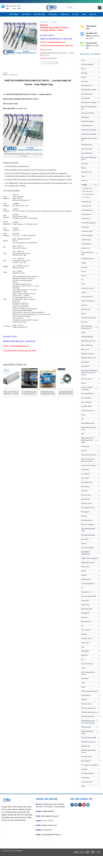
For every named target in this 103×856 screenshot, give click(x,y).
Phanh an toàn (85, 604)
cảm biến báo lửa (86, 206)
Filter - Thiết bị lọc (86, 402)
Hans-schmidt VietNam (87, 423)
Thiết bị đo (84, 699)
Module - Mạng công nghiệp (89, 558)
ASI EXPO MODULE (87, 64)
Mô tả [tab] (5, 75)
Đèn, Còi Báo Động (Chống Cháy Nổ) (86, 327)
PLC (82, 626)
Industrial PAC (85, 446)
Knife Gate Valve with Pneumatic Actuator (87, 460)
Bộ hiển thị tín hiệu (86, 144)
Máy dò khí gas (85, 486)
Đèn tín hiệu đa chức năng (88, 317)
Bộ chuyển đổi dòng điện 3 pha (88, 108)
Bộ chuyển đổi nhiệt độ (87, 113)
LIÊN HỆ (92, 14)
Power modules (85, 630)
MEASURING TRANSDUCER (85, 553)
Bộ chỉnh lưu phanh (86, 94)
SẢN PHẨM (26, 14)
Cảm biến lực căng (86, 231)
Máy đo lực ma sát (86, 503)
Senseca (83, 668)
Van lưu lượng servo (87, 782)
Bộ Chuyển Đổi (85, 98)
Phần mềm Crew (86, 592)
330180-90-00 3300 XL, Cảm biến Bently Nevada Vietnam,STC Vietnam (48, 393)
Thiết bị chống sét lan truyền (89, 691)
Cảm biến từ (86, 197)
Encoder (83, 383)
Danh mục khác (85, 309)
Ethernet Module (86, 398)
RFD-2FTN (84, 655)
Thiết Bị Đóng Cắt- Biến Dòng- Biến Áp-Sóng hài (88, 722)
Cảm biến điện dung (87, 210)
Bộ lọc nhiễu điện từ (87, 153)
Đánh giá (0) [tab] (13, 75)
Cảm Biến (84, 184)
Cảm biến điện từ (86, 214)
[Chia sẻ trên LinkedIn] (56, 62)
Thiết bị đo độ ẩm (86, 704)
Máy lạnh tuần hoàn (87, 520)
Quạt (82, 647)
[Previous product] (98, 18)
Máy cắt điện (85, 478)
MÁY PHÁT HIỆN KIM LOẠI (88, 530)
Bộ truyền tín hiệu (86, 172)
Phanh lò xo (84, 617)
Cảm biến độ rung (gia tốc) (88, 223)
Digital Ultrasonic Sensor (88, 341)
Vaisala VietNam (52, 58)
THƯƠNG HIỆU (39, 14)
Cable (83, 176)
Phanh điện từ (85, 613)
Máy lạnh (84, 516)
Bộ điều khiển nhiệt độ (87, 121)
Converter (84, 305)
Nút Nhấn (84, 575)
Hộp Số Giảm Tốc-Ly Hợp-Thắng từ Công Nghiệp (87, 440)
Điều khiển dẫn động (87, 336)
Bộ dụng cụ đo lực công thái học (89, 139)
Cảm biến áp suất (86, 201)
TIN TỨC (75, 14)
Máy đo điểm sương (86, 482)
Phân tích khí (85, 600)
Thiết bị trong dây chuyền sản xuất (88, 751)
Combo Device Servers (87, 288)
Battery (83, 68)
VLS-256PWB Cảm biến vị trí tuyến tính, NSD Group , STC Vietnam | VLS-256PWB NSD (29, 393)
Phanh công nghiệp (86, 609)
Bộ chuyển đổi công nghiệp (88, 102)
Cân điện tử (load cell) (87, 258)
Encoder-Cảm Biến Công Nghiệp (86, 388)
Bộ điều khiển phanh (87, 125)
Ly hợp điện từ (85, 474)
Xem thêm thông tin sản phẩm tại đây (17, 166)
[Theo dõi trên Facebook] (100, 1)
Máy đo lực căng (86, 495)
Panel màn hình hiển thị (88, 583)
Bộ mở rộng (84, 163)
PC (82, 588)
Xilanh (83, 786)
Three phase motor (86, 756)
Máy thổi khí (85, 539)
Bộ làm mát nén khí (86, 149)
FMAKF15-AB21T (86, 406)
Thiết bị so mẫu (85, 746)
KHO (84, 14)
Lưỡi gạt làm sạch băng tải (88, 465)
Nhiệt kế (83, 571)
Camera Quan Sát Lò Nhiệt (87, 253)
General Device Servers (88, 410)
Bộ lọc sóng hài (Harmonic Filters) (88, 158)
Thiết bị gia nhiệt (86, 727)
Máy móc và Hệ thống (87, 524)
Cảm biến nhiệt (87, 188)
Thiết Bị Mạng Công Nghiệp (87, 732)
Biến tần (83, 77)
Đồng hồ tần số (85, 366)
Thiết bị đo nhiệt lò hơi (87, 716)
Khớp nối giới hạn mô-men (88, 455)
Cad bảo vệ (84, 180)
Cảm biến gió (85, 227)
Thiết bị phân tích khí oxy (88, 742)
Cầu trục (83, 275)
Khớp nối (84, 450)
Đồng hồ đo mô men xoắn (88, 358)
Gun (82, 419)
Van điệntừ (84, 769)
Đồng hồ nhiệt (85, 362)
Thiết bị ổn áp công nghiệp (88, 737)
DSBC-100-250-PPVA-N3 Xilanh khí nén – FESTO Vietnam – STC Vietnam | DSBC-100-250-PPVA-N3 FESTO (11, 393)
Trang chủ (44, 22)
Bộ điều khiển (85, 117)
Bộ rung (83, 168)
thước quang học (86, 761)
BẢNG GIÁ (65, 14)
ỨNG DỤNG (53, 14)
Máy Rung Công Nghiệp (88, 535)
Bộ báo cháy (84, 81)
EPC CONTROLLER (87, 393)
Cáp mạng (84, 267)
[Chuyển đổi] (99, 185)
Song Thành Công (21, 108)
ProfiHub (84, 634)
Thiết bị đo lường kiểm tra (88, 708)
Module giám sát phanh (88, 562)
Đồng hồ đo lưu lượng (87, 353)
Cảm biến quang (87, 191)
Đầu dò (83, 313)
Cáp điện (83, 263)
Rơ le (82, 659)
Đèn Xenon (84, 322)
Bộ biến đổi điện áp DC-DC (88, 90)
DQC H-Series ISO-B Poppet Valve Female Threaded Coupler (89, 373)
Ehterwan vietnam (86, 379)
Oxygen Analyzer (86, 579)
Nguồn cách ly (85, 566)
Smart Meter (85, 678)
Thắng (83, 687)
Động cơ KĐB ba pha (87, 345)
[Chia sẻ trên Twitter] (45, 62)
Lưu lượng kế (85, 469)
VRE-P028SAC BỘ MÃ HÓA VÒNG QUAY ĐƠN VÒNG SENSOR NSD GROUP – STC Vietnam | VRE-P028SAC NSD (66, 393)
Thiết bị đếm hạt (86, 695)
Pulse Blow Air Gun (86, 638)
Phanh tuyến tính (86, 621)
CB (82, 280)
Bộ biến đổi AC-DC (86, 85)
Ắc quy (83, 60)
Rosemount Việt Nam (87, 664)
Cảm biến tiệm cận (88, 194)
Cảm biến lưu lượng (87, 235)
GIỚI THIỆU (13, 14)
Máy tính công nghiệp (87, 547)
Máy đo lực (84, 490)
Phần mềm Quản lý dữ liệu (88, 596)
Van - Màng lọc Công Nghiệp (89, 765)
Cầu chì (83, 271)
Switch (83, 683)
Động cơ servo (85, 349)
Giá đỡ (83, 415)
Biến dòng (84, 73)
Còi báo (83, 284)
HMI (82, 434)
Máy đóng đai (85, 512)
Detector (83, 332)
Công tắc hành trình (87, 296)
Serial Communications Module (88, 673)
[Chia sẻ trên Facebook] (42, 62)
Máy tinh (83, 543)
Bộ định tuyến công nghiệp (88, 134)
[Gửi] (99, 7)
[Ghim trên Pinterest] (52, 62)
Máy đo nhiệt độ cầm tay (88, 507)
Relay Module (85, 651)
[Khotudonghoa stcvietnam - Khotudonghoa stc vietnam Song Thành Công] (51, 8)
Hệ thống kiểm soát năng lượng (88, 428)
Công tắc (83, 292)
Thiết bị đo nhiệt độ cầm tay (89, 712)
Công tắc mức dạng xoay (88, 301)
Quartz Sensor (85, 642)
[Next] (74, 383)
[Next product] (94, 18)
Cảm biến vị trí (85, 248)
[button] (6, 52)
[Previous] (3, 383)
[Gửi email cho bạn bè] (49, 62)
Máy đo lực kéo (85, 499)
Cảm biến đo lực (86, 218)
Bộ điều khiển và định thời (88, 130)
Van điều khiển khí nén (87, 773)
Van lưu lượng (85, 777)
